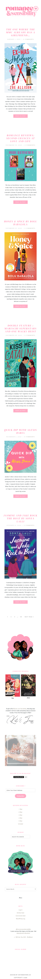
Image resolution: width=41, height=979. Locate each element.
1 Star (20, 809)
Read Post (20, 116)
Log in (20, 910)
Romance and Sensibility (20, 11)
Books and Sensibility (20, 709)
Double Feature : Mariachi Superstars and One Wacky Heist (20, 328)
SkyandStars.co (24, 975)
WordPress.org (20, 919)
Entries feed (20, 913)
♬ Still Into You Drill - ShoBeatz (23, 937)
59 (21, 616)
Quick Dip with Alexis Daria (20, 431)
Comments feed (20, 916)
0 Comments (28, 39)
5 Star (20, 821)
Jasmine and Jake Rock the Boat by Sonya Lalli (20, 518)
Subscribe (20, 796)
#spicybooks (20, 933)
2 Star (20, 812)
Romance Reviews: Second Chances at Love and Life (20, 138)
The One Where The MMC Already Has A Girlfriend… (20, 32)
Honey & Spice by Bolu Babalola (20, 223)
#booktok (27, 933)
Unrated (20, 824)
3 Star (20, 815)
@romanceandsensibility (23, 929)
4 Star (20, 818)
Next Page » (29, 616)
